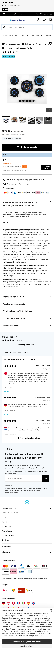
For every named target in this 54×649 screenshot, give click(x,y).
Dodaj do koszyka (29, 147)
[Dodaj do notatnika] (50, 43)
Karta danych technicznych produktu (13, 134)
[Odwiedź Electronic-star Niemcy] (3, 603)
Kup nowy (8, 160)
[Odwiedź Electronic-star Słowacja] (33, 603)
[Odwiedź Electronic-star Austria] (8, 603)
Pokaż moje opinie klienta (29, 438)
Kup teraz (5, 9)
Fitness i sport (7, 531)
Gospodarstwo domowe (10, 35)
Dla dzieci (5, 540)
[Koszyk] (50, 20)
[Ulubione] (44, 20)
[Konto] (38, 20)
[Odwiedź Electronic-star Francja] (18, 603)
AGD (23, 35)
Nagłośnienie (6, 522)
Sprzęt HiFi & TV (8, 526)
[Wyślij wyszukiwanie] (4, 27)
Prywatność (8, 485)
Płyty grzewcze (34, 35)
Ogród (4, 517)
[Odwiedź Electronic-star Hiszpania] (28, 603)
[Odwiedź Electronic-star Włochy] (23, 603)
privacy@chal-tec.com (12, 492)
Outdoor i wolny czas (9, 535)
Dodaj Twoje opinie (28, 345)
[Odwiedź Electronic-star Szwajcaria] (13, 603)
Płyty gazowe (48, 35)
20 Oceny (18, 52)
